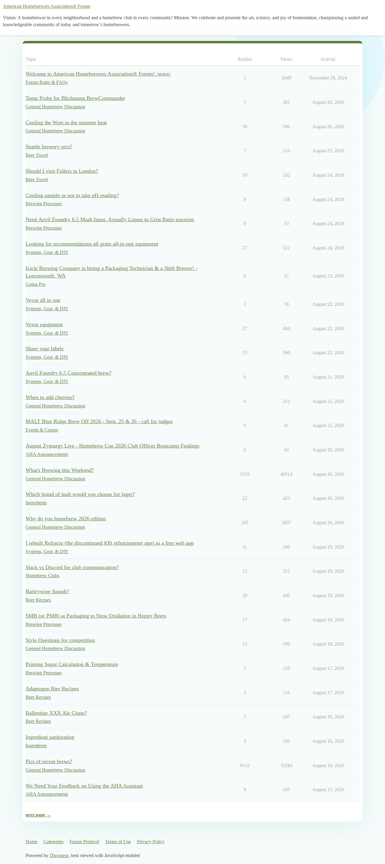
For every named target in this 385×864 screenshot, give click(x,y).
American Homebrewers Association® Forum (46, 6)
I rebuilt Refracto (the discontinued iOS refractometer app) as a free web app (110, 543)
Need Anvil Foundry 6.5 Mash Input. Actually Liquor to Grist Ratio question (110, 219)
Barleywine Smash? (47, 591)
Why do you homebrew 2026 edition (66, 519)
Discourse (59, 855)
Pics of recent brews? (49, 761)
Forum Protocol (84, 841)
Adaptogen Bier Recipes (52, 689)
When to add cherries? (50, 397)
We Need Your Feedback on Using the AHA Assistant (84, 786)
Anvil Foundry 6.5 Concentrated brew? (68, 373)
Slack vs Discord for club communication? (72, 567)
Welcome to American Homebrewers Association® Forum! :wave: (98, 74)
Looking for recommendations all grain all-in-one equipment (92, 244)
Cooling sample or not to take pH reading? (72, 195)
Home (31, 841)
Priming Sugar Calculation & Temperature (72, 664)
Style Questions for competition (60, 640)
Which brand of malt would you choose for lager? (80, 494)
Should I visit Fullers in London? (62, 171)
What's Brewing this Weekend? (60, 470)
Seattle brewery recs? (49, 147)
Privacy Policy (151, 841)
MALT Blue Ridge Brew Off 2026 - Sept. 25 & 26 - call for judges (99, 421)
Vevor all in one (43, 300)
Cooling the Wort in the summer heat (66, 122)
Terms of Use (118, 841)
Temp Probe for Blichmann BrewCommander (75, 98)
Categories (53, 841)
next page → (38, 814)
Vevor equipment (44, 324)
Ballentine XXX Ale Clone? (56, 713)
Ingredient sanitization (50, 737)
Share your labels (44, 348)
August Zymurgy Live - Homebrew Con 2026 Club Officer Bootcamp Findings (112, 446)
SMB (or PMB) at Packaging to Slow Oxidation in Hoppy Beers (96, 616)
